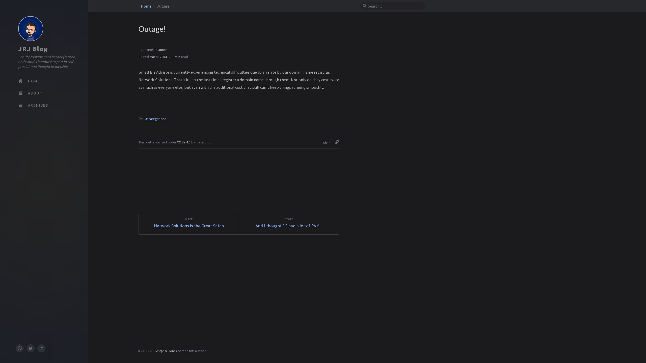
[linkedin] (41, 348)
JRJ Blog (33, 48)
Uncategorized (155, 119)
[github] (19, 348)
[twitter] (30, 348)
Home (146, 6)
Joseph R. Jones (155, 50)
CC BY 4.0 (184, 142)
